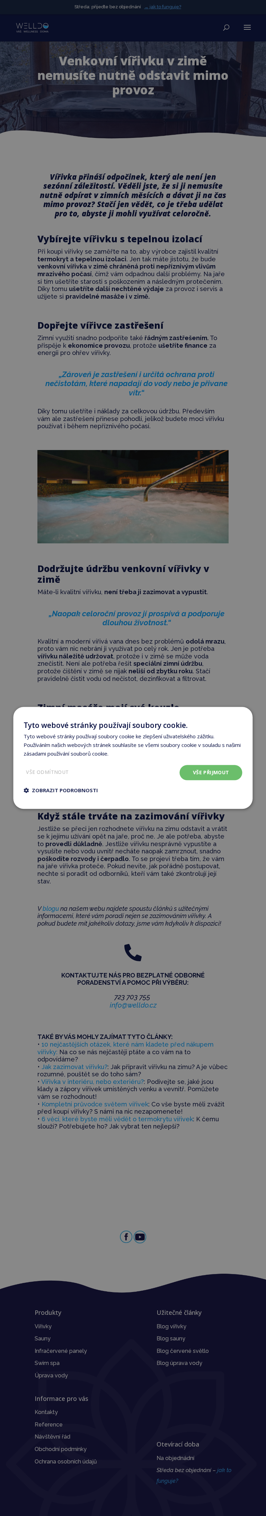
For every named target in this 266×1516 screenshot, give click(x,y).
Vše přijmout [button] (211, 772)
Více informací (126, 753)
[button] (61, 790)
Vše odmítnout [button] (47, 772)
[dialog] (133, 758)
